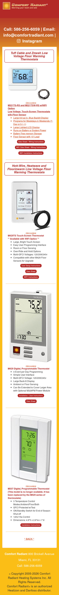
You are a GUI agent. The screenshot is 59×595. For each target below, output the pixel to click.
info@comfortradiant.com (28, 35)
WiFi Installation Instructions (31, 153)
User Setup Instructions (31, 265)
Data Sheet (30, 271)
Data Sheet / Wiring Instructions (31, 141)
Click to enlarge (31, 103)
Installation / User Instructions (31, 395)
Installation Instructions (31, 525)
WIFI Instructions (31, 277)
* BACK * (29, 539)
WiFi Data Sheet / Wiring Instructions (31, 147)
